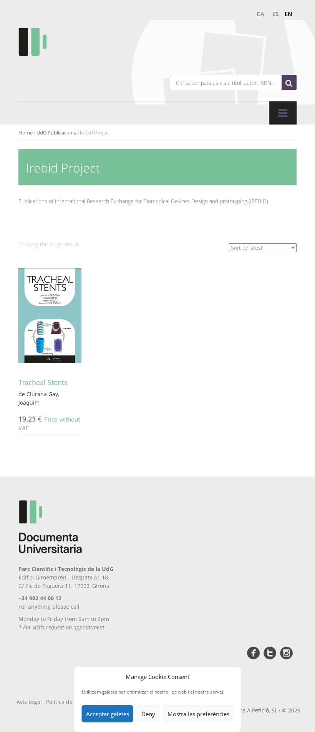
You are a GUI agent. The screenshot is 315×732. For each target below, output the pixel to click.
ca (260, 14)
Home (25, 132)
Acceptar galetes (107, 714)
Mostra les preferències (198, 714)
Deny (148, 714)
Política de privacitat (72, 701)
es (275, 14)
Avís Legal (29, 701)
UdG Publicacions (56, 132)
